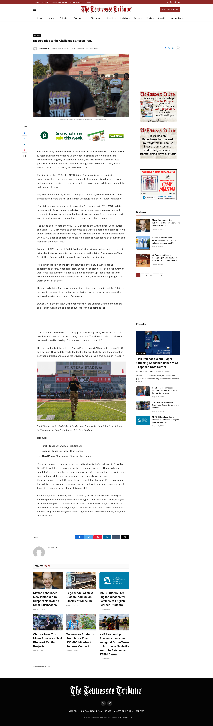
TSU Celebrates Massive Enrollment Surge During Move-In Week (165, 405)
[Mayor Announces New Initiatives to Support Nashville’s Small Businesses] (48, 580)
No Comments (78, 49)
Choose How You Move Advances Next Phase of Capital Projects (47, 640)
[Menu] (34, 9)
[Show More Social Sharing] (178, 48)
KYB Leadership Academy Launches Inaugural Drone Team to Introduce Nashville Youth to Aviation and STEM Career (114, 644)
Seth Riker (45, 49)
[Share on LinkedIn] (173, 48)
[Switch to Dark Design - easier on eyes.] (175, 2)
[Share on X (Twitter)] (169, 48)
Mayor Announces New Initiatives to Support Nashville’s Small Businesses (46, 599)
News (51, 18)
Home (37, 2)
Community (79, 18)
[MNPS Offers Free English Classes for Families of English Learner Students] (114, 580)
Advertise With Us (170, 10)
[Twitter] (24, 139)
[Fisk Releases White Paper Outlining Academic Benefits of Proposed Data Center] (158, 343)
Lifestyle (110, 18)
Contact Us (89, 2)
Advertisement (76, 2)
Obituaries (176, 18)
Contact (140, 711)
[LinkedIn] (24, 144)
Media (149, 18)
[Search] (179, 2)
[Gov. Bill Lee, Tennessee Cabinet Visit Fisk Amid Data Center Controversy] (143, 391)
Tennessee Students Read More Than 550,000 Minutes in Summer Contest (80, 640)
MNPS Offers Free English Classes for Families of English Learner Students (112, 599)
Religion (124, 18)
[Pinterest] (24, 150)
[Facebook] (24, 133)
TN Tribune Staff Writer (147, 371)
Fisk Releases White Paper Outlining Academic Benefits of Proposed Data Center (157, 363)
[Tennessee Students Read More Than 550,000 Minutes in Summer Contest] (81, 622)
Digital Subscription (60, 2)
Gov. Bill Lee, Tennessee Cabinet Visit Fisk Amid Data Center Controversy (164, 390)
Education (95, 18)
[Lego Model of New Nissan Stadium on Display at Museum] (81, 580)
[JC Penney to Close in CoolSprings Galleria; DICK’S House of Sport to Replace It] (143, 260)
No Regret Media (125, 717)
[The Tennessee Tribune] (106, 9)
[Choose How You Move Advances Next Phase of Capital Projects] (48, 622)
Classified (162, 18)
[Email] (24, 156)
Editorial (64, 18)
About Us (45, 2)
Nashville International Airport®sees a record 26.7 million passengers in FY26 (164, 240)
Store (108, 711)
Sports (137, 18)
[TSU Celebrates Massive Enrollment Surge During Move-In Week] (143, 405)
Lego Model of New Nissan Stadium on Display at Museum (79, 597)
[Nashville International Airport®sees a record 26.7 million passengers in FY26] (143, 243)
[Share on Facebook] (165, 48)
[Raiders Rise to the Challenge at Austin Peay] (81, 85)
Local (37, 35)
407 (156, 275)
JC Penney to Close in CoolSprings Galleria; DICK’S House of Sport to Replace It (164, 258)
